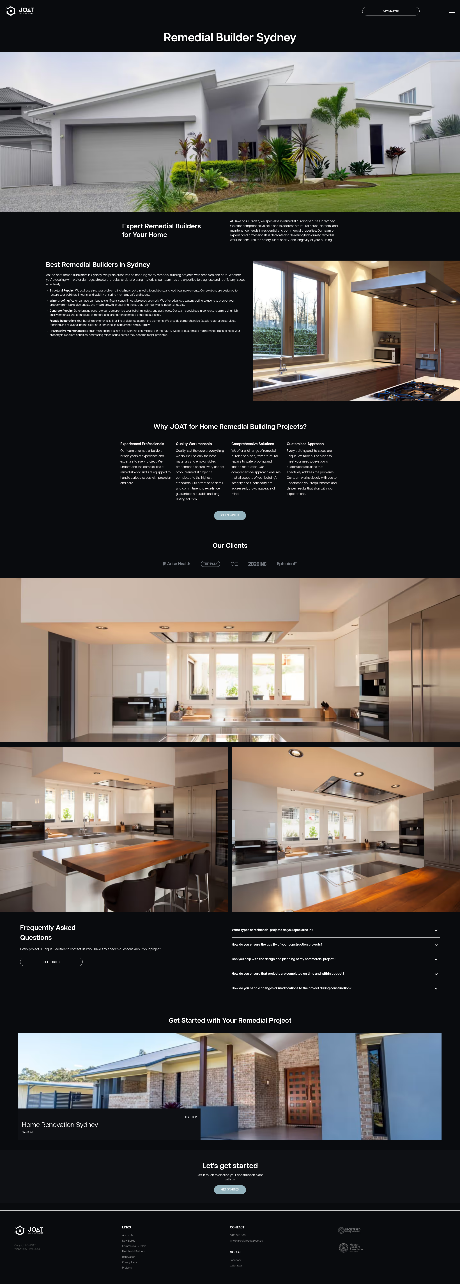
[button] (336, 930)
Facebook (236, 1260)
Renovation (128, 1257)
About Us (127, 1235)
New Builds (128, 1240)
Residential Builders (133, 1251)
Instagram (236, 1265)
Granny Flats (129, 1262)
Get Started (230, 515)
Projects (127, 1267)
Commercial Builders (134, 1246)
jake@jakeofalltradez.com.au (246, 1240)
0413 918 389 (238, 1235)
